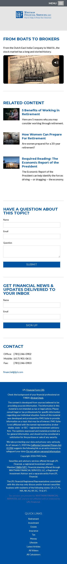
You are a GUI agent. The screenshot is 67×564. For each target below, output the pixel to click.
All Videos (33, 550)
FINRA (19, 467)
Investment (33, 523)
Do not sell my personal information (43, 451)
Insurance (33, 530)
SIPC (24, 467)
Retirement (33, 519)
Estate (34, 526)
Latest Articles (33, 546)
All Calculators (33, 554)
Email (5, 231)
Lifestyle (33, 542)
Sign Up (31, 325)
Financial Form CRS (35, 390)
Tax (33, 534)
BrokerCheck (37, 398)
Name (6, 219)
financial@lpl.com (13, 371)
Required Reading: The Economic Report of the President (40, 162)
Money (33, 538)
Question (7, 243)
